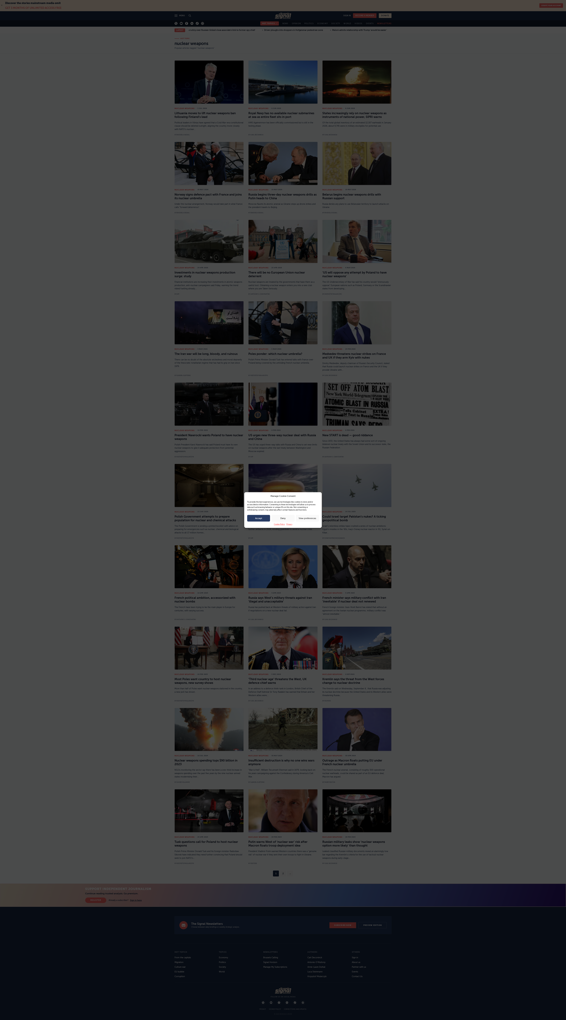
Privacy (289, 524)
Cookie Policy (279, 524)
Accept (258, 518)
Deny (283, 518)
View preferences (307, 518)
